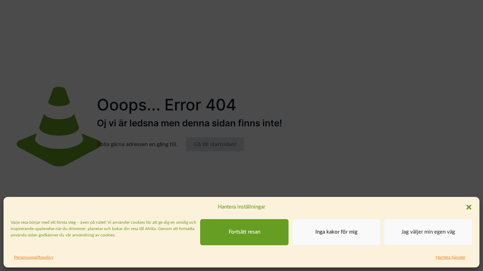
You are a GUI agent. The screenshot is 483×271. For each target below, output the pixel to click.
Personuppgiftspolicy (33, 257)
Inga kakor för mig (336, 232)
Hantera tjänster (450, 257)
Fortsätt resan (244, 232)
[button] (468, 207)
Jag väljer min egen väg (428, 232)
